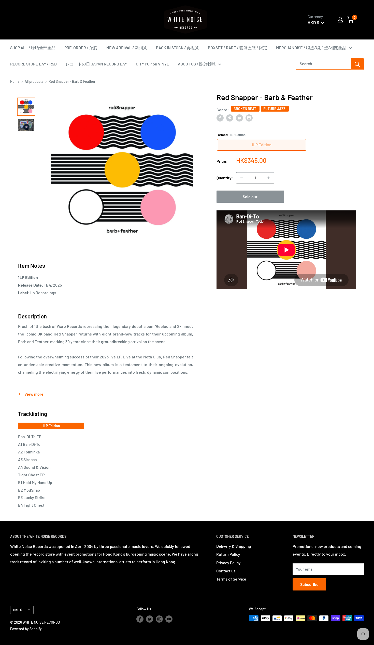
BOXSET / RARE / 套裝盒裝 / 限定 (237, 47)
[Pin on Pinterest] (229, 118)
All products (34, 81)
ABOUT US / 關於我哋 (196, 63)
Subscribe (309, 584)
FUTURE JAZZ (274, 108)
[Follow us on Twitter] (149, 618)
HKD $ (17, 610)
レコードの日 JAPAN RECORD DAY (96, 63)
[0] (350, 20)
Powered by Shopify (26, 629)
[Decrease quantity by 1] (241, 177)
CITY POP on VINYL (152, 63)
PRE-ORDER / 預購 (80, 47)
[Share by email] (249, 118)
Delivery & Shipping (233, 546)
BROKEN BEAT (245, 108)
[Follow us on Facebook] (139, 618)
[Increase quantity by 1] (268, 177)
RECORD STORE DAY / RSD (33, 63)
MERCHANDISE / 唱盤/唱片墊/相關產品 (311, 47)
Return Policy (228, 554)
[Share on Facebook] (220, 118)
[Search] (357, 63)
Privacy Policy (228, 562)
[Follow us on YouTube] (168, 618)
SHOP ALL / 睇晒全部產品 (32, 47)
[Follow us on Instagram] (159, 618)
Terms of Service (231, 578)
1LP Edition (51, 426)
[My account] (340, 19)
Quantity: (225, 177)
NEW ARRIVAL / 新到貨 (126, 47)
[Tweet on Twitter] (239, 118)
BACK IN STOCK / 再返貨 (177, 47)
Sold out (250, 196)
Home (15, 81)
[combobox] (323, 63)
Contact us (226, 570)
